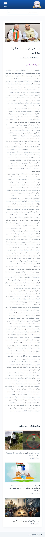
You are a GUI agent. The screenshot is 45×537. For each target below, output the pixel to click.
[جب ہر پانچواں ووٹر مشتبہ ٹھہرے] (22, 507)
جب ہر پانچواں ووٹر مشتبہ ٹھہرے (26, 521)
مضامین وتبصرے (24, 57)
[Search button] (9, 12)
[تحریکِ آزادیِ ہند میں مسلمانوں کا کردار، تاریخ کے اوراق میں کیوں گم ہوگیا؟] (22, 472)
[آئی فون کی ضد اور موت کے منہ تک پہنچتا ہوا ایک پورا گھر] (22, 440)
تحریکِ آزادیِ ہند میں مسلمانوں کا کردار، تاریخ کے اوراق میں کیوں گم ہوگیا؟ (24, 487)
